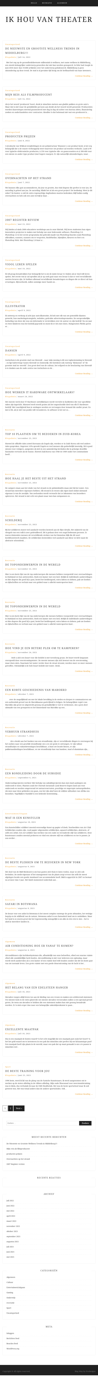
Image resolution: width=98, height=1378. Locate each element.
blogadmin (10, 57)
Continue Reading (84, 76)
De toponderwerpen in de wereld (33, 564)
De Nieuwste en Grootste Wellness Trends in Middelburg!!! (32, 1144)
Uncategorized (12, 44)
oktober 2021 (12, 1231)
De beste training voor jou (27, 1071)
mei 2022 (10, 1211)
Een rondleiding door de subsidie (33, 773)
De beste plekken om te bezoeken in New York (43, 862)
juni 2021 (10, 1252)
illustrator (15, 306)
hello (34, 3)
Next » (19, 1108)
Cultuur (10, 1282)
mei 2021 (10, 1257)
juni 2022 (10, 1206)
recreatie (47, 3)
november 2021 (13, 1226)
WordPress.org (13, 1349)
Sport (8, 1067)
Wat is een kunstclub (22, 817)
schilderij (13, 520)
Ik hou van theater (49, 19)
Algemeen (62, 3)
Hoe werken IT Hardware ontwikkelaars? (40, 392)
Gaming (10, 1293)
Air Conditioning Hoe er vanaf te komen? (39, 945)
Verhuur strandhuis (22, 731)
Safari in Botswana (21, 904)
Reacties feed (12, 1344)
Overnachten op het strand (28, 178)
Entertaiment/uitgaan (16, 814)
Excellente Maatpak (22, 1029)
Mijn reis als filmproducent (28, 94)
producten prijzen (20, 136)
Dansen (11, 350)
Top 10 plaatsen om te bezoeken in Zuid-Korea (43, 434)
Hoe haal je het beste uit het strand (35, 478)
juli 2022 (10, 1201)
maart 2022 (11, 1221)
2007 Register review (22, 219)
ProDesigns (90, 1371)
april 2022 (11, 1216)
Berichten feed (13, 1338)
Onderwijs (11, 1298)
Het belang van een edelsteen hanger (36, 987)
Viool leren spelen (21, 264)
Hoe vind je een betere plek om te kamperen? (42, 648)
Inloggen (10, 1333)
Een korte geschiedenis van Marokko (36, 689)
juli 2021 (10, 1247)
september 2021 (13, 1236)
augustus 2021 (13, 1242)
